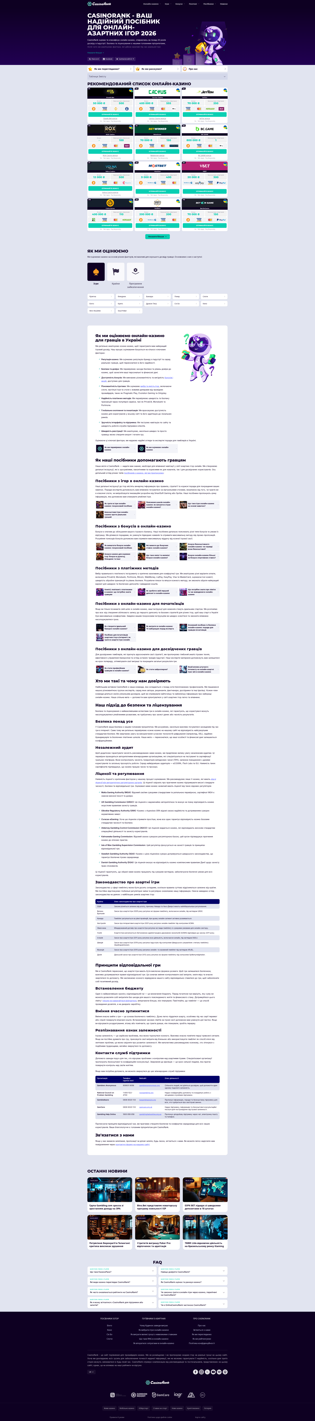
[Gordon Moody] (139, 1395)
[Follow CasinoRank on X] (207, 1371)
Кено (109, 1330)
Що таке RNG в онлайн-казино (153, 1338)
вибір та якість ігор (149, 386)
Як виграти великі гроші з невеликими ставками (154, 1334)
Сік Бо (109, 1334)
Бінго (109, 1325)
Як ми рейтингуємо (202, 1338)
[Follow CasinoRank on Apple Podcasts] (225, 1371)
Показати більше (156, 236)
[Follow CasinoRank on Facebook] (195, 1371)
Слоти (109, 1338)
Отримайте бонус (110, 114)
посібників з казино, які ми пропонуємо (144, 473)
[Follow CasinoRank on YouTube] (213, 1371)
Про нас (202, 1325)
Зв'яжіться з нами (201, 1330)
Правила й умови (117, 1417)
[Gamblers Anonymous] (191, 1395)
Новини (224, 4)
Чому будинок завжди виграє (154, 1325)
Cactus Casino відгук (157, 118)
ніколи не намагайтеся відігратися (120, 1000)
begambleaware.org (147, 1100)
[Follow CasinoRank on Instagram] (201, 1371)
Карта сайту (200, 1417)
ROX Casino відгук (110, 155)
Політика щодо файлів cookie (160, 1417)
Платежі (193, 4)
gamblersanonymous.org (149, 1085)
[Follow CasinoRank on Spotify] (219, 1371)
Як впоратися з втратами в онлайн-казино (153, 1343)
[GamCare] (160, 1395)
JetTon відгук (204, 118)
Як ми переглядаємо (202, 1334)
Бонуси (179, 4)
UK (90, 1372)
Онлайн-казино (150, 4)
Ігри (167, 4)
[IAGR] (178, 1395)
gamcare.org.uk (145, 1107)
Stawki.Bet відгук (110, 118)
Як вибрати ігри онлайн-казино (154, 1330)
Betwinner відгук (157, 155)
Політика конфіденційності (202, 1343)
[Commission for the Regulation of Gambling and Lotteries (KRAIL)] (118, 1395)
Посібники (208, 4)
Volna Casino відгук (110, 192)
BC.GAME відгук (204, 155)
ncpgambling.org (146, 1093)
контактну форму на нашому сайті (132, 1144)
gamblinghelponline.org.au (150, 1114)
